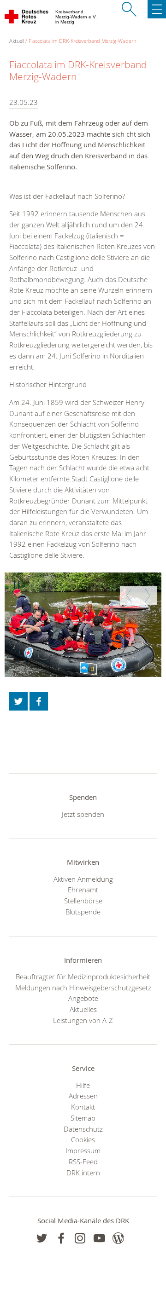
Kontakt (83, 1106)
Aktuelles (83, 1009)
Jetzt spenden (83, 814)
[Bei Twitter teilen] (18, 701)
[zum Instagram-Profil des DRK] (80, 1238)
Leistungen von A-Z (83, 1020)
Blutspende (83, 911)
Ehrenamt (83, 889)
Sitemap (83, 1117)
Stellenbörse (83, 900)
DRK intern (83, 1172)
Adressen (83, 1095)
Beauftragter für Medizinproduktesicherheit (83, 976)
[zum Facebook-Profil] (41, 1238)
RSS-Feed (83, 1161)
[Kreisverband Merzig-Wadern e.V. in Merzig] (27, 18)
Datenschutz (83, 1128)
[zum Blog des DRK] (118, 1238)
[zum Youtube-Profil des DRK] (99, 1238)
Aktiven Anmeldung (83, 879)
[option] (83, 624)
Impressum (83, 1150)
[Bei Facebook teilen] (39, 701)
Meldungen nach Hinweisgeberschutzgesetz (83, 987)
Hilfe (83, 1085)
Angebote (83, 998)
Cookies (83, 1139)
